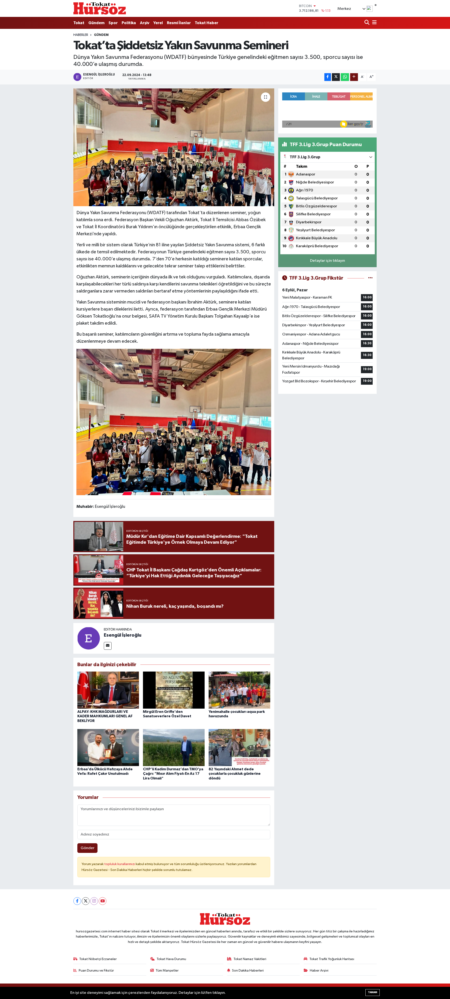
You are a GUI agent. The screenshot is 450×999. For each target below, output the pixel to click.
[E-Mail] (108, 646)
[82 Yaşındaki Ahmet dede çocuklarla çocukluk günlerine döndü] (239, 747)
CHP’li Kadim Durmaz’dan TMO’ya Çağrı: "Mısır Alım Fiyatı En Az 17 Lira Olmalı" (173, 773)
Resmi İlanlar (179, 23)
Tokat (78, 23)
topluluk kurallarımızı (120, 864)
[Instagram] (94, 901)
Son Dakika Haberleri (248, 970)
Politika (129, 23)
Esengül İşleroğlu (122, 635)
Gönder (87, 848)
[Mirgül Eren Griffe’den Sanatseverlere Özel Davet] (174, 690)
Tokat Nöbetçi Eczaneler (98, 959)
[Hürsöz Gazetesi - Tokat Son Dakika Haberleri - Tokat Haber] (99, 8)
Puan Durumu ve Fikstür (96, 970)
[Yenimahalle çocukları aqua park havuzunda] (239, 690)
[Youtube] (102, 901)
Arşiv (144, 23)
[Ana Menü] (373, 23)
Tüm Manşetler (167, 970)
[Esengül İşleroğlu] (88, 638)
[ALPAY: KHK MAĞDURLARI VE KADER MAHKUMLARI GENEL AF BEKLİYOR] (108, 690)
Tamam (372, 992)
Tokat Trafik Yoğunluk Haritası (331, 959)
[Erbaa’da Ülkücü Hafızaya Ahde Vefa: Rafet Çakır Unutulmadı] (108, 747)
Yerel (158, 23)
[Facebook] (77, 901)
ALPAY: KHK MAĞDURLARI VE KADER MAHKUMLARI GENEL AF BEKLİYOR (105, 716)
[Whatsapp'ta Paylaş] (345, 77)
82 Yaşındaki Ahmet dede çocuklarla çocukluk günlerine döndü (235, 773)
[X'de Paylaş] (336, 77)
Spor (113, 23)
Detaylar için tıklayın (327, 261)
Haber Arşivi (319, 970)
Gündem (96, 23)
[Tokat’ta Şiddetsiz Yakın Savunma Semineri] (173, 147)
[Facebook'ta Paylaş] (327, 77)
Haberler (80, 35)
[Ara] (367, 23)
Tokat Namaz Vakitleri (249, 959)
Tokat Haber (206, 23)
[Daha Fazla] (354, 77)
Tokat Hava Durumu (171, 959)
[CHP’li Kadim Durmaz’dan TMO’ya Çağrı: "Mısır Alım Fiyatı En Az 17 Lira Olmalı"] (174, 747)
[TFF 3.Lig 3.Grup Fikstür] (370, 278)
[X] (86, 901)
